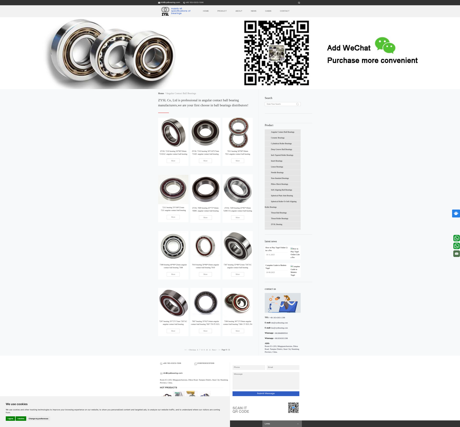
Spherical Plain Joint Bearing (282, 196)
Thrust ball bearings (279, 213)
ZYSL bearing (276, 224)
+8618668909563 (281, 333)
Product (222, 11)
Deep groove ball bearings (281, 149)
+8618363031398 (281, 338)
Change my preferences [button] (38, 419)
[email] (456, 253)
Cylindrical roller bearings (281, 143)
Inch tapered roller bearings (282, 155)
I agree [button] (10, 419)
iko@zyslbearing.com (279, 328)
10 (207, 350)
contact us (270, 288)
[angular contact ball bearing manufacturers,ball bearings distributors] (164, 11)
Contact (285, 11)
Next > (214, 350)
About (239, 11)
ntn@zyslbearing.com (170, 2)
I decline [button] (20, 419)
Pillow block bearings (279, 184)
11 (210, 350)
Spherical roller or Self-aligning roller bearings (280, 204)
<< (185, 350)
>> (219, 350)
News (253, 11)
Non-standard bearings (280, 178)
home (161, 93)
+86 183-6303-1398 (195, 2)
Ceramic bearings (278, 138)
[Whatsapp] (456, 238)
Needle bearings (277, 172)
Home (206, 11)
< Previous (192, 350)
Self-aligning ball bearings (281, 190)
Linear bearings (277, 167)
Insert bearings (276, 161)
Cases (268, 11)
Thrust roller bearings (279, 218)
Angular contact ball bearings (181, 93)
